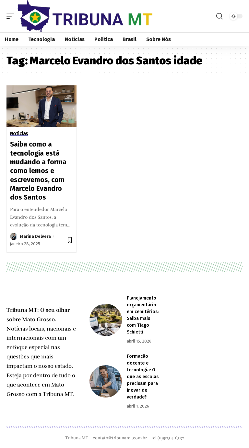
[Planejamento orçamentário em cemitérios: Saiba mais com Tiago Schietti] (105, 320)
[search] (219, 16)
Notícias (19, 133)
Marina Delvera (35, 236)
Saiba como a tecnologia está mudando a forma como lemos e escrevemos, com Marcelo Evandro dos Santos (38, 171)
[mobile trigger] (12, 16)
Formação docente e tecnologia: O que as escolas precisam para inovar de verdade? (143, 377)
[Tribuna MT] (85, 16)
